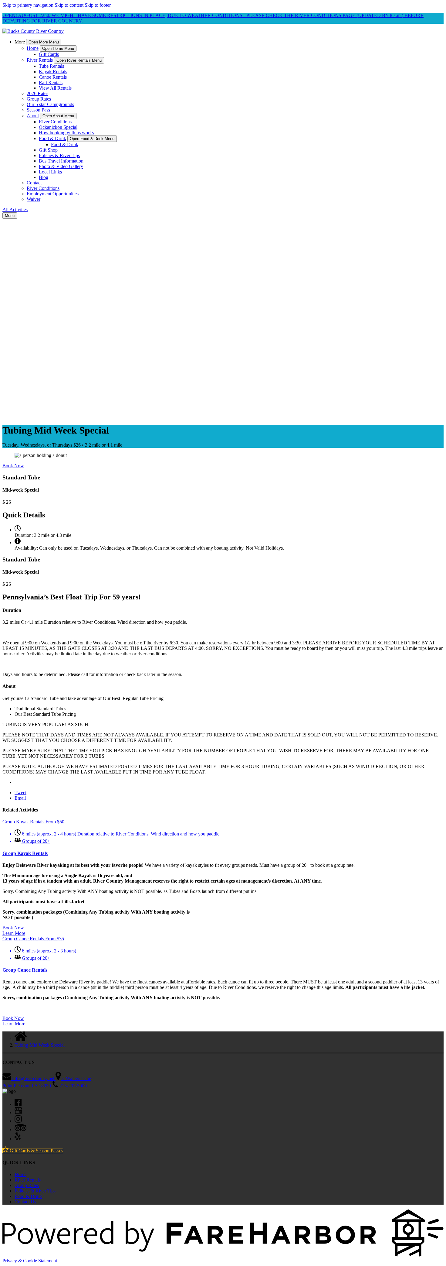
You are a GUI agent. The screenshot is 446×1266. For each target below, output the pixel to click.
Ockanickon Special (58, 127)
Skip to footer (98, 5)
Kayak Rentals (53, 71)
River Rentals (28, 1179)
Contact (34, 182)
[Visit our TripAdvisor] (20, 1129)
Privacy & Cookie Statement (29, 1260)
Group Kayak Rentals (25, 853)
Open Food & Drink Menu (92, 138)
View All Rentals (55, 88)
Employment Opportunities (53, 193)
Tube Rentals (51, 66)
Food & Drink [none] (52, 138)
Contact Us (25, 1201)
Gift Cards (49, 54)
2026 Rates (37, 93)
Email (20, 798)
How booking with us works (66, 132)
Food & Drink (64, 144)
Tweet (20, 792)
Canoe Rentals (53, 77)
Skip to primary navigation (27, 5)
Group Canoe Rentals (24, 970)
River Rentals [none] (40, 60)
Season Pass (38, 109)
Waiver (33, 199)
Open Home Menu (58, 48)
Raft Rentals (51, 82)
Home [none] (33, 48)
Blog (43, 177)
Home (20, 1174)
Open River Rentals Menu (79, 60)
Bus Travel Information (61, 160)
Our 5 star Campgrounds (50, 104)
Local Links (50, 171)
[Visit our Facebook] (18, 1104)
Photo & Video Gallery (61, 166)
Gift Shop (48, 150)
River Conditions (55, 121)
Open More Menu (44, 42)
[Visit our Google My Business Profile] (18, 1112)
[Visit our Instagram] (18, 1121)
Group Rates (39, 98)
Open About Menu (58, 116)
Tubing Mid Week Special (40, 1045)
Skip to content (69, 5)
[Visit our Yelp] (18, 1138)
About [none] (33, 115)
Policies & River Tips (59, 155)
